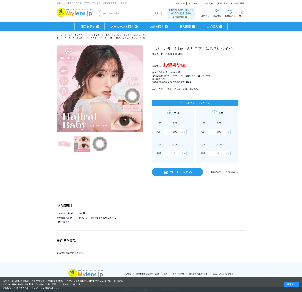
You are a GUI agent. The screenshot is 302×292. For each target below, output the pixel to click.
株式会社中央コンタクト (223, 273)
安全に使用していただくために (201, 3)
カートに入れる (181, 172)
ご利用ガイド (179, 3)
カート (242, 15)
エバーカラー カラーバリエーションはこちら (175, 88)
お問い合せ (222, 3)
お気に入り (230, 15)
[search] (157, 13)
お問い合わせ (231, 172)
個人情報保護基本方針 (198, 273)
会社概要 (127, 273)
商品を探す (88, 26)
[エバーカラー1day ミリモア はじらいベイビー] (65, 144)
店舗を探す (156, 26)
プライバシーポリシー (29, 287)
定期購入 (212, 26)
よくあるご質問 (237, 3)
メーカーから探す (122, 26)
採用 (166, 273)
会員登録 (217, 15)
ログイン (205, 15)
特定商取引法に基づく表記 (147, 273)
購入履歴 (185, 26)
